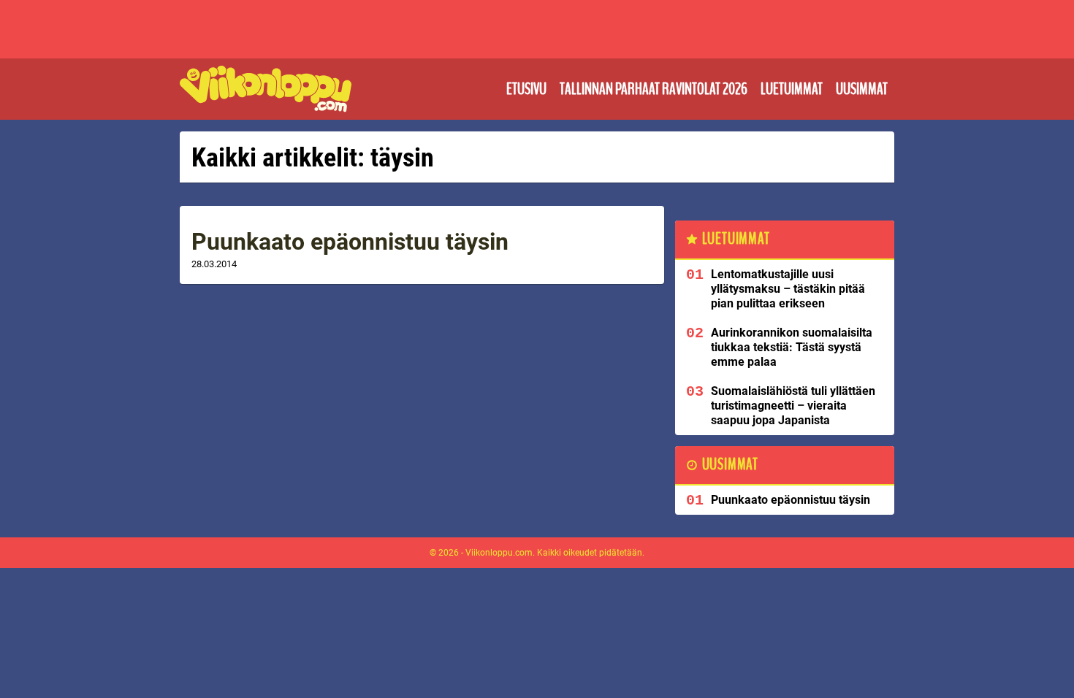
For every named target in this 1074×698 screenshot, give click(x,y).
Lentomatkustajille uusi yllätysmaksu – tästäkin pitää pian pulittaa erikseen (788, 288)
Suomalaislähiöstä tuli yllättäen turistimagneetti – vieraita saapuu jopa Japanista (793, 405)
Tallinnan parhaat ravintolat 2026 (653, 89)
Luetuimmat (792, 89)
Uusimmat (862, 89)
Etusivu (526, 89)
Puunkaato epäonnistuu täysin (350, 242)
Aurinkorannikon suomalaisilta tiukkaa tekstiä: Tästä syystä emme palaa (791, 347)
